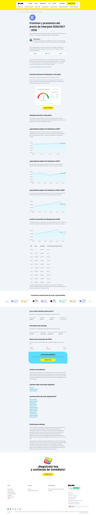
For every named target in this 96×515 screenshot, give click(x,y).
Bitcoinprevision (33, 399)
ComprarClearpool (33, 389)
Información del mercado (63, 6)
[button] (18, 486)
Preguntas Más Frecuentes (33, 490)
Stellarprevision (33, 412)
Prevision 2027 (20, 6)
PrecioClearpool (33, 390)
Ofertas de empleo (11, 492)
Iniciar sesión (62, 3)
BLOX (9, 485)
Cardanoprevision (33, 410)
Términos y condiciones (72, 495)
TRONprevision (33, 405)
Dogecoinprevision (33, 407)
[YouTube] (10, 509)
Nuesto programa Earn (12, 493)
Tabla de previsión (45, 6)
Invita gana (10, 495)
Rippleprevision (33, 402)
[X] (13, 509)
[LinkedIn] (20, 509)
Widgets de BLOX (11, 497)
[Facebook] (17, 509)
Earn (49, 3)
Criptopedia (50, 490)
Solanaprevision (33, 404)
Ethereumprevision (33, 401)
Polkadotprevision (33, 415)
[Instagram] (8, 509)
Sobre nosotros (11, 490)
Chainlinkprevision (33, 409)
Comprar (30, 3)
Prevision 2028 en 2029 (29, 6)
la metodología (37, 66)
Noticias (54, 3)
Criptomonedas (43, 3)
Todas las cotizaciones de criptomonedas (56, 489)
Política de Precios (71, 498)
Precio (36, 3)
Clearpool (22, 12)
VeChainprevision (33, 417)
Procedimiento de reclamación (74, 503)
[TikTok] (15, 509)
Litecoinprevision (33, 413)
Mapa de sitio (70, 494)
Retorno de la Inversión (74, 6)
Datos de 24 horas (53, 6)
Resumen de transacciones (73, 502)
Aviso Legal (70, 492)
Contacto (30, 485)
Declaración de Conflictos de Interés (75, 500)
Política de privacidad (72, 497)
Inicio (18, 12)
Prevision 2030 (37, 6)
